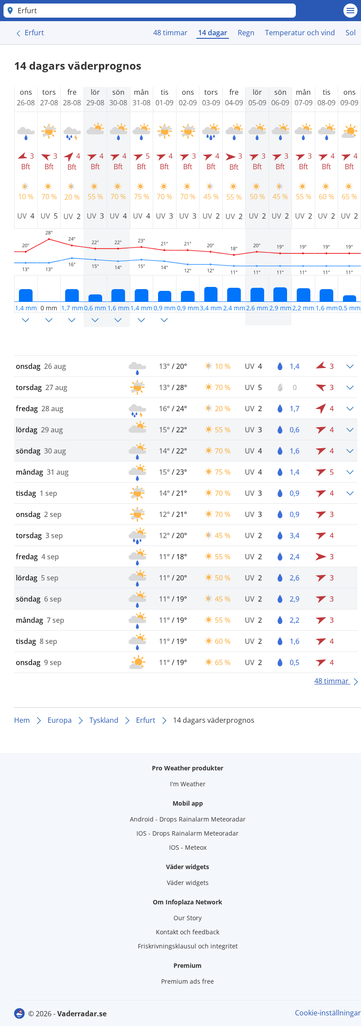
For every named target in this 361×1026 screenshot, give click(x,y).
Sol (351, 32)
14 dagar (212, 32)
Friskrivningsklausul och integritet (188, 946)
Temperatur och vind (300, 32)
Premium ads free (187, 981)
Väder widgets (188, 882)
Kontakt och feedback (187, 932)
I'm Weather (188, 784)
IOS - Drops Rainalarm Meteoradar (187, 833)
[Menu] (350, 11)
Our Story (187, 918)
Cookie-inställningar (328, 1013)
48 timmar (170, 32)
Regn (246, 32)
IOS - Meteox (187, 847)
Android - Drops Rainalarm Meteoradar (188, 819)
